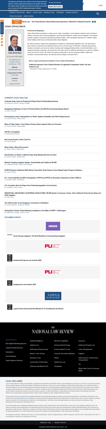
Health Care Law (59, 362)
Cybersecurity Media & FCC (39, 366)
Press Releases (11, 356)
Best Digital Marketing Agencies (16, 343)
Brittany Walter (21, 126)
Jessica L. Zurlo (24, 212)
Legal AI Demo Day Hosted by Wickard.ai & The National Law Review (38, 309)
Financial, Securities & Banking (64, 353)
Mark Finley (21, 179)
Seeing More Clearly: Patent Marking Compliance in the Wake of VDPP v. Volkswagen (35, 210)
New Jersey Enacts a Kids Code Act (17, 139)
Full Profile (14, 75)
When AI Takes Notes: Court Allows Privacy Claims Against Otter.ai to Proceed (33, 124)
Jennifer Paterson (12, 205)
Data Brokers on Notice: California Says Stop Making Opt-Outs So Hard (30, 155)
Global (56, 358)
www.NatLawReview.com (13, 387)
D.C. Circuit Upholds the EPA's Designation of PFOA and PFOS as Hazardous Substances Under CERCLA (43, 178)
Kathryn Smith (21, 118)
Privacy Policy (96, 383)
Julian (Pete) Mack (14, 53)
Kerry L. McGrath (11, 111)
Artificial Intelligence (36, 341)
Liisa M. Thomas (11, 118)
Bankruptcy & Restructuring (39, 349)
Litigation (81, 353)
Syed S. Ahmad (11, 149)
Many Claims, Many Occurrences (16, 147)
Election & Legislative (61, 341)
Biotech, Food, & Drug (37, 353)
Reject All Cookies (55, 6)
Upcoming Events (13, 217)
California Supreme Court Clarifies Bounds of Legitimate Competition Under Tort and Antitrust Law (59, 66)
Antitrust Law (34, 345)
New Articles (2, 28)
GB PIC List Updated (12, 132)
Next (95, 21)
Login (101, 5)
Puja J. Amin (10, 197)
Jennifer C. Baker (12, 179)
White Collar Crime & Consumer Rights (88, 369)
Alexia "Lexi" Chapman (25, 164)
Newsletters (49, 12)
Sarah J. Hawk (18, 187)
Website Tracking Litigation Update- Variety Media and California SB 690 (31, 162)
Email (15, 80)
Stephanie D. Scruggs (13, 212)
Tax (79, 364)
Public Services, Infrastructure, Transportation (88, 359)
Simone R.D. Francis (13, 103)
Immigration (58, 366)
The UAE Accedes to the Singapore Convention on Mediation (27, 203)
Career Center (71, 12)
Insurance (81, 341)
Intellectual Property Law (86, 345)
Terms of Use (85, 383)
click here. (34, 416)
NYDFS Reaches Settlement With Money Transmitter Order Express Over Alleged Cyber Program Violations (43, 170)
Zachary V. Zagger (24, 103)
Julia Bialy (10, 187)
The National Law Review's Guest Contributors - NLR (14, 62)
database (64, 385)
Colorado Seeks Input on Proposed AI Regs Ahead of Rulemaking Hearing (31, 101)
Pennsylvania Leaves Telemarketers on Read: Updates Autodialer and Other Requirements (37, 116)
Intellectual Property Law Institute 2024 (27, 260)
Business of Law (35, 358)
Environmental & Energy (62, 345)
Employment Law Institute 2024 (24, 284)
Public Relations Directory (14, 360)
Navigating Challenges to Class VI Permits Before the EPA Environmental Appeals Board (36, 109)
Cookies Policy (13, 10)
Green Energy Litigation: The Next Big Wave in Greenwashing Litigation (39, 236)
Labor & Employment (85, 349)
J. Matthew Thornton (12, 164)
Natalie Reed (20, 149)
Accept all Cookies (55, 2)
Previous (93, 21)
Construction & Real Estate (39, 362)
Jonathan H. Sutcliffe (23, 205)
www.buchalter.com (14, 69)
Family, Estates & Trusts (62, 349)
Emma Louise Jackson (13, 134)
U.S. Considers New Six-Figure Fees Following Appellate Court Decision (31, 185)
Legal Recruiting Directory (14, 348)
